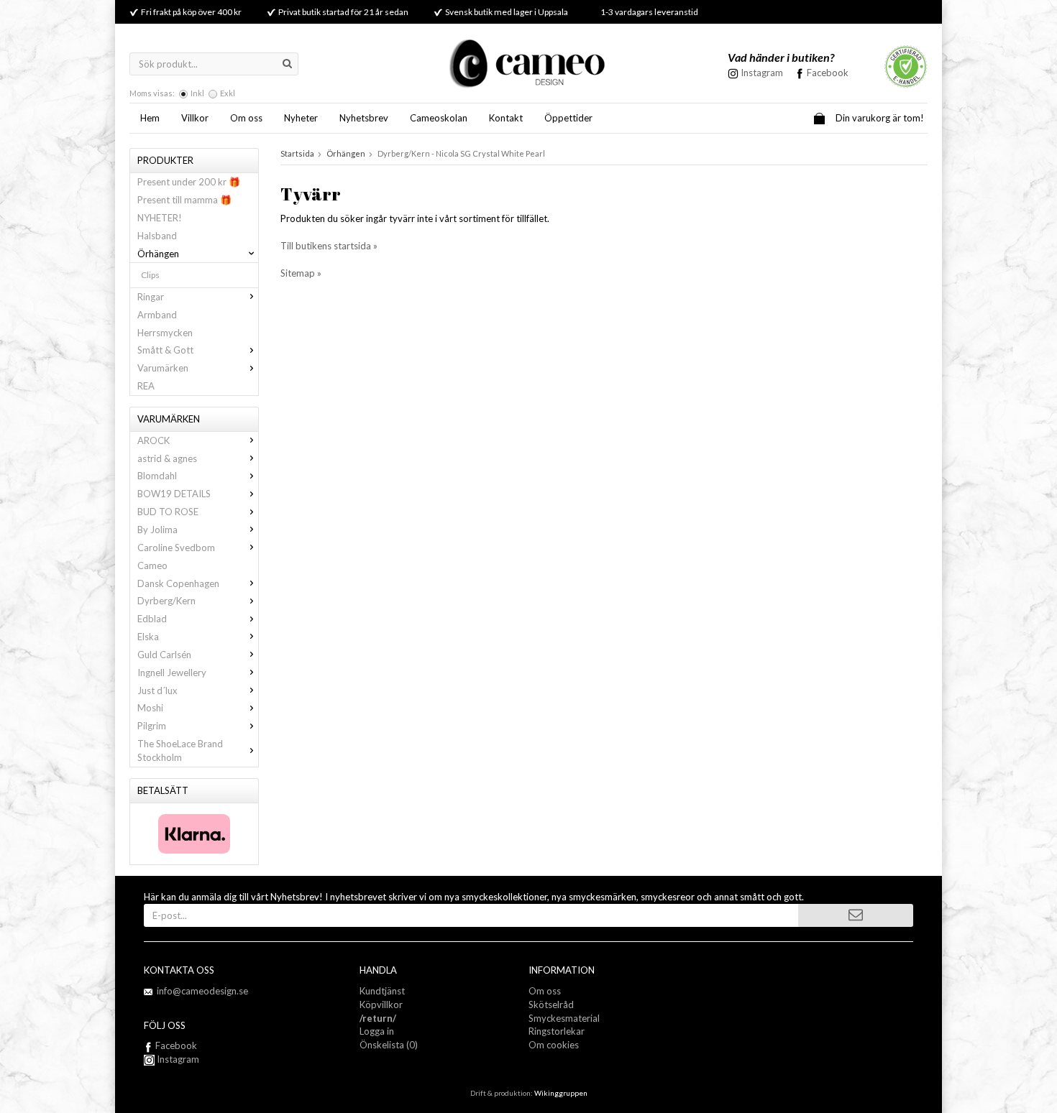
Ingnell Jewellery (171, 672)
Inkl (197, 93)
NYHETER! (159, 217)
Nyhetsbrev (363, 118)
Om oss (246, 118)
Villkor (195, 118)
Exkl (227, 93)
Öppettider (568, 118)
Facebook (827, 72)
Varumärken (162, 368)
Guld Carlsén (164, 654)
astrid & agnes (167, 458)
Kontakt (506, 118)
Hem (150, 118)
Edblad (152, 618)
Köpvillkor (381, 1004)
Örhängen (158, 253)
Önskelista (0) (389, 1044)
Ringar (150, 297)
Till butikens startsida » (329, 245)
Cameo (152, 565)
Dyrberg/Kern (166, 600)
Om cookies (553, 1044)
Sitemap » (300, 273)
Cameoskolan (438, 118)
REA (146, 386)
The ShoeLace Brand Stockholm (180, 750)
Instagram (177, 1059)
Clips (150, 274)
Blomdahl (157, 475)
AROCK (153, 440)
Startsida (297, 153)
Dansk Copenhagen (178, 583)
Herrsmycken (165, 332)
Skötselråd (551, 1004)
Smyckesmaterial (564, 1018)
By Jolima (157, 529)
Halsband (157, 235)
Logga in (377, 1031)
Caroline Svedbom (176, 547)
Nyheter (301, 118)
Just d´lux (157, 690)
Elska (148, 636)
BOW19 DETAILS (174, 493)
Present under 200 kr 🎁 (188, 182)
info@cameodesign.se (202, 991)
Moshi (150, 707)
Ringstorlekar (556, 1031)
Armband (157, 314)
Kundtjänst (382, 991)
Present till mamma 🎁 (184, 199)
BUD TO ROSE (167, 511)
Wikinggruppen (560, 1093)
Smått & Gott (165, 350)
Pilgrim (151, 725)
